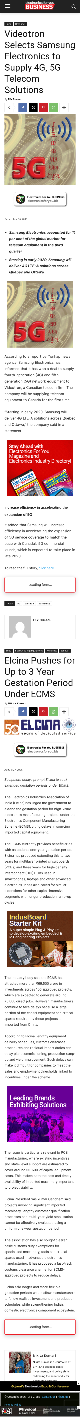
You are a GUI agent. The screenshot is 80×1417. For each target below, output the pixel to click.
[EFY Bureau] (20, 627)
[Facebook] (22, 107)
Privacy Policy (12, 1404)
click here (46, 568)
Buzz (8, 24)
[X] (33, 107)
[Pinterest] (43, 107)
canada (29, 603)
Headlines (20, 24)
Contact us (49, 1396)
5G (18, 603)
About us (63, 1396)
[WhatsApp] (53, 107)
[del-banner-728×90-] (40, 1415)
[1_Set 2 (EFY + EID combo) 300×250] (40, 494)
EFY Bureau (15, 99)
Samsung (44, 603)
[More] (64, 107)
